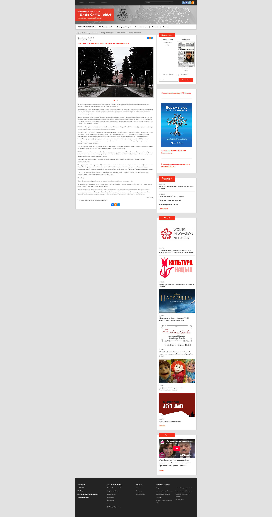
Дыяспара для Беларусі (123, 27)
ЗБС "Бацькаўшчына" (105, 27)
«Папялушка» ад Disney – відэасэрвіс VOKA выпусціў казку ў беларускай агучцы (174, 319)
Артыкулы (139, 491)
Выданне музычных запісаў (168, 204)
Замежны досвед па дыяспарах (87, 494)
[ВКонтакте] (148, 38)
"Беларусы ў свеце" (168, 74)
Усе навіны (162, 425)
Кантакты (104, 2)
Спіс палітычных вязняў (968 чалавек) (176, 93)
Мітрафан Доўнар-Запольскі (96, 200)
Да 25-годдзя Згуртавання (114, 507)
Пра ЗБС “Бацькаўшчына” (114, 488)
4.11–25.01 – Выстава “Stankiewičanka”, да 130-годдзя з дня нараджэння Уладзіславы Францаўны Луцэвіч (176, 354)
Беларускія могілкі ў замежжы (184, 491)
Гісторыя (158, 488)
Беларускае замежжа (141, 27)
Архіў (167, 45)
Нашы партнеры (83, 497)
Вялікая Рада (110, 497)
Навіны (80, 491)
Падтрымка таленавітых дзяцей (170, 200)
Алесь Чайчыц (84, 200)
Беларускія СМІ (140, 494)
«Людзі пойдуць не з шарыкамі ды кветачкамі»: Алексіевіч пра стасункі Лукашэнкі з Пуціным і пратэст (175, 463)
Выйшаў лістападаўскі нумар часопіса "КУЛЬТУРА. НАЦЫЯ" (176, 285)
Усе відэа (161, 470)
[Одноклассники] (150, 38)
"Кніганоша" (184, 74)
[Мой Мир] (152, 38)
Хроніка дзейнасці (111, 494)
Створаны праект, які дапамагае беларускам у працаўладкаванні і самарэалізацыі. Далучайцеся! (176, 251)
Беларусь (166, 27)
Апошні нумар (168, 42)
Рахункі (109, 504)
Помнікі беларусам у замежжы (184, 488)
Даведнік (138, 488)
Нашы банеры (110, 500)
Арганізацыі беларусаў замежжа (164, 491)
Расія (106, 200)
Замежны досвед (180, 499)
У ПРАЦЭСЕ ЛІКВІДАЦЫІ (86, 27)
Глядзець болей (163, 208)
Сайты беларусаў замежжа (163, 494)
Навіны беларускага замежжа (90, 33)
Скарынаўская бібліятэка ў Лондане (171, 196)
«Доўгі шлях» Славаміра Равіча (170, 421)
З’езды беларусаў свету (113, 491)
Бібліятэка (92, 2)
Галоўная (81, 2)
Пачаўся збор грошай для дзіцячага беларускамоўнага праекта (171, 389)
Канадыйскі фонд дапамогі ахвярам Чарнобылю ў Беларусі (176, 187)
